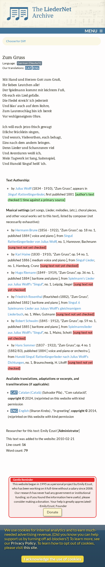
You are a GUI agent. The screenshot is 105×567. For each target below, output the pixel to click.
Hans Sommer (25, 345)
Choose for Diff (16, 41)
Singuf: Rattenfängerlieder (26, 194)
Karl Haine (22, 254)
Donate (52, 512)
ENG (36, 68)
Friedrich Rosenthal (28, 297)
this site (30, 547)
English (24, 411)
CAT (28, 68)
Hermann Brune (26, 230)
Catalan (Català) (30, 393)
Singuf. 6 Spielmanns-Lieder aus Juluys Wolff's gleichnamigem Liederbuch (44, 308)
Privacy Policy (23, 543)
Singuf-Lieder (85, 260)
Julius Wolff (23, 189)
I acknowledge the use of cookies (52, 559)
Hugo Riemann (25, 273)
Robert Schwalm (26, 321)
